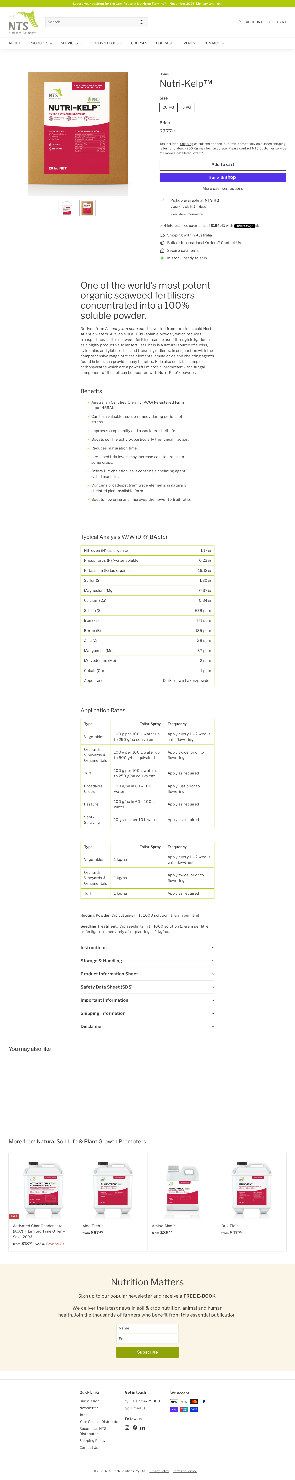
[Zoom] (77, 128)
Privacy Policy (159, 1471)
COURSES (139, 43)
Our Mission (89, 1401)
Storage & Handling (101, 960)
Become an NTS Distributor (92, 1431)
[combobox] (96, 22)
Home (164, 74)
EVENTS (188, 43)
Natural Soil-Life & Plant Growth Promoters (91, 1141)
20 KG (168, 107)
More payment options (223, 188)
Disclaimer (92, 1026)
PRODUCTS (39, 43)
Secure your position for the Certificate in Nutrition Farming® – (147, 3)
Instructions (93, 947)
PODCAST (164, 43)
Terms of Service (185, 1471)
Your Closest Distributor (99, 1422)
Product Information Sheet (109, 973)
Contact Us (88, 1448)
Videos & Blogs (104, 43)
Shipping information (103, 1013)
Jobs (83, 1415)
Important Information (104, 1000)
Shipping (186, 144)
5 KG (186, 107)
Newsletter (88, 1408)
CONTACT (212, 43)
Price (165, 122)
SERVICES (69, 43)
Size (164, 98)
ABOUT (15, 43)
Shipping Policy (92, 1441)
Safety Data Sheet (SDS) (107, 987)
